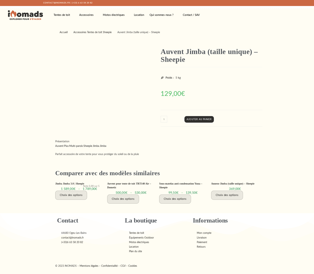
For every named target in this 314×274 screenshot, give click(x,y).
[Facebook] (56, 258)
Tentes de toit (62, 15)
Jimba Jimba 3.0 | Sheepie (69, 183)
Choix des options (71, 195)
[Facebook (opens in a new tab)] (258, 3)
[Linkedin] (62, 258)
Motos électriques (114, 15)
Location (139, 15)
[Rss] (64, 258)
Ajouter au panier (199, 119)
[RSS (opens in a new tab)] (270, 3)
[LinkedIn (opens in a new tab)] (266, 3)
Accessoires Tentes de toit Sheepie (92, 32)
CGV (122, 266)
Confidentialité (109, 266)
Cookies (132, 266)
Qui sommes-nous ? (162, 15)
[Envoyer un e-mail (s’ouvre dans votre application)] (273, 3)
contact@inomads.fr (56, 3)
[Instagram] (59, 258)
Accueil (64, 32)
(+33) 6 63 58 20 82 (82, 3)
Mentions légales (89, 266)
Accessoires (86, 15)
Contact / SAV (191, 15)
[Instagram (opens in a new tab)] (262, 3)
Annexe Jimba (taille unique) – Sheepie (232, 183)
